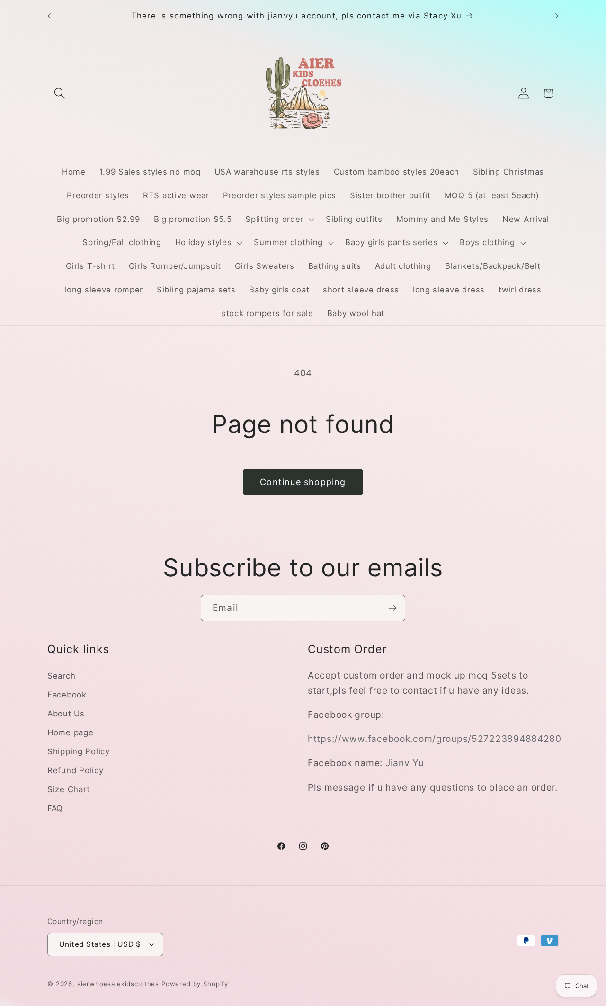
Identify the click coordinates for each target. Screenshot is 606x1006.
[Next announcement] (556, 16)
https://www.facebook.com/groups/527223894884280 (434, 738)
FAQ (55, 808)
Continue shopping (303, 482)
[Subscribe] (392, 608)
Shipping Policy (78, 751)
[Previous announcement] (49, 16)
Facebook (67, 694)
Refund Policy (75, 770)
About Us (66, 713)
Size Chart (68, 789)
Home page (70, 732)
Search (61, 675)
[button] (59, 93)
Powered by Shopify (194, 984)
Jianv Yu (404, 762)
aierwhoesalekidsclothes (118, 984)
